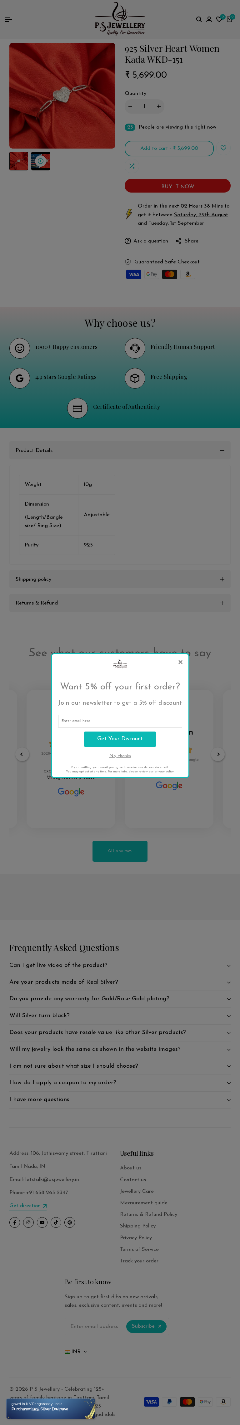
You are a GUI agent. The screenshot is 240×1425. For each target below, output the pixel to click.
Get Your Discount (120, 739)
